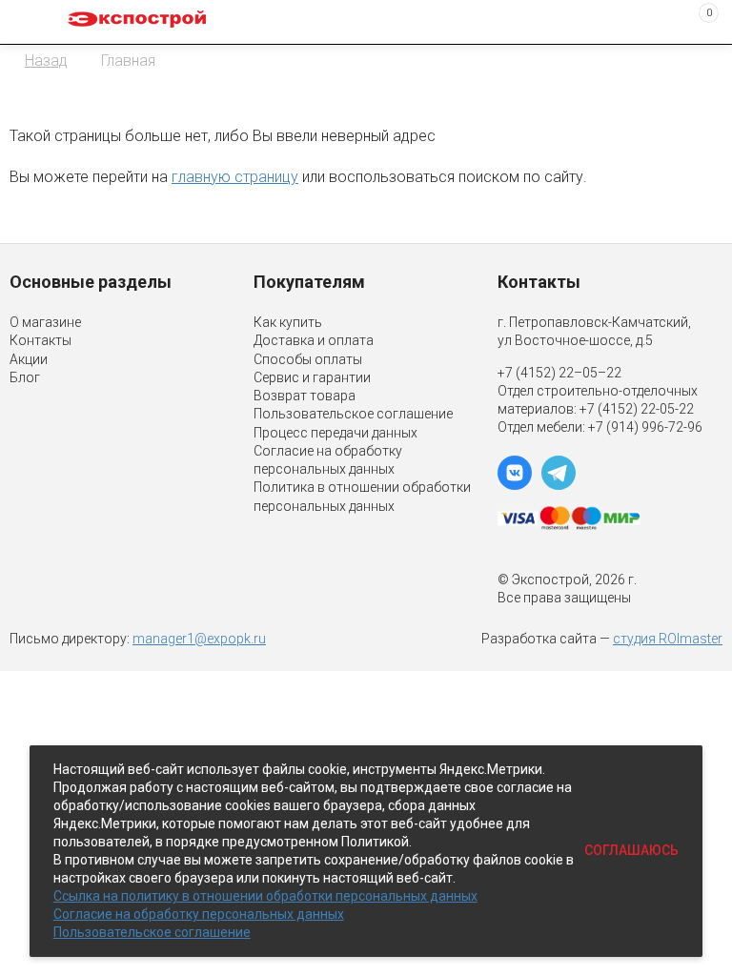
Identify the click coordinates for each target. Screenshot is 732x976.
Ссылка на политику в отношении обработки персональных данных (265, 896)
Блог (25, 377)
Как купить (288, 322)
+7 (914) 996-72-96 (645, 427)
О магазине (45, 322)
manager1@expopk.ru (199, 638)
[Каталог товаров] (29, 22)
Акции (29, 359)
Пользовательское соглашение (353, 413)
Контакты (40, 340)
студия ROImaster (667, 638)
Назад (46, 60)
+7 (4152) (610, 409)
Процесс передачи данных (335, 432)
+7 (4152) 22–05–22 (559, 372)
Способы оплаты (308, 359)
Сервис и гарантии (312, 377)
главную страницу (235, 177)
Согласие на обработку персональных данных (198, 914)
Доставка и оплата (314, 340)
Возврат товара (305, 395)
